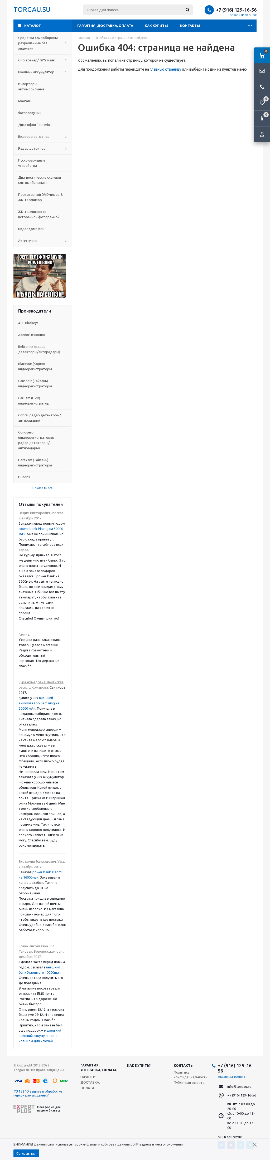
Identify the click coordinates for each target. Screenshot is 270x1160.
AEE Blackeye (28, 323)
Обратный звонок (243, 15)
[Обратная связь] (262, 71)
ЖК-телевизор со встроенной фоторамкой (39, 214)
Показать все (42, 488)
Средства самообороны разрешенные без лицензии (38, 43)
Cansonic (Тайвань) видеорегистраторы (35, 383)
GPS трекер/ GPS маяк (36, 60)
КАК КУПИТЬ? (156, 25)
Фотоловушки (29, 113)
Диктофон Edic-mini (34, 124)
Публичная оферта (189, 1082)
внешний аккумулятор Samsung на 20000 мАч (39, 703)
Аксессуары (27, 240)
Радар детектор (32, 148)
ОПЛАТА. (87, 1088)
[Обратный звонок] (262, 87)
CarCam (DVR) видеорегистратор (33, 400)
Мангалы (25, 101)
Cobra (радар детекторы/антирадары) (39, 417)
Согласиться (26, 1153)
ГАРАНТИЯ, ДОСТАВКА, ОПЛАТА (105, 25)
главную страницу (165, 69)
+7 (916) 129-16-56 (236, 9)
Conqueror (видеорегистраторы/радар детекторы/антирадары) (36, 440)
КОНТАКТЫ (190, 25)
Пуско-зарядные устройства (31, 162)
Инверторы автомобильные (31, 86)
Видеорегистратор (34, 136)
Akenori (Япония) (31, 335)
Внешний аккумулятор (36, 72)
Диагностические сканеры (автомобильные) (39, 180)
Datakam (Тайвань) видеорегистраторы (35, 462)
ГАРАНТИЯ (89, 1077)
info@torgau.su (239, 1086)
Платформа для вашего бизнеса (49, 1108)
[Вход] (262, 134)
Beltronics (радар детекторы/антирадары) (39, 349)
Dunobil (24, 477)
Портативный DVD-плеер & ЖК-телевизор (40, 197)
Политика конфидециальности (191, 1074)
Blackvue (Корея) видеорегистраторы (35, 366)
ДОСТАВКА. (90, 1082)
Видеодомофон (31, 229)
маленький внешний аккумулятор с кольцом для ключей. (40, 1036)
